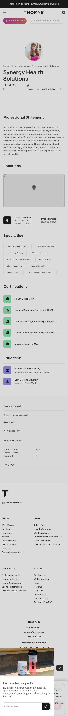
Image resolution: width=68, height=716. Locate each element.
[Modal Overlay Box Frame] (27, 682)
